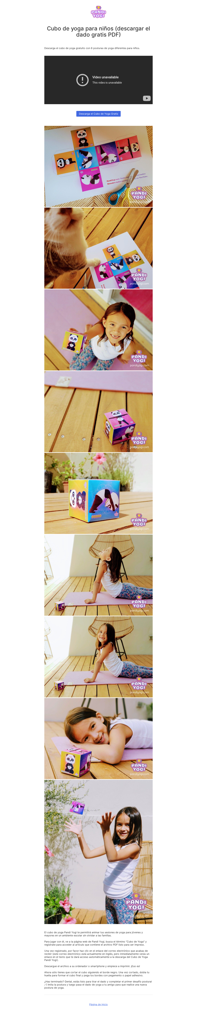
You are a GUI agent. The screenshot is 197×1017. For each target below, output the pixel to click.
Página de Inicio (98, 1004)
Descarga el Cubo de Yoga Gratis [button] (98, 113)
